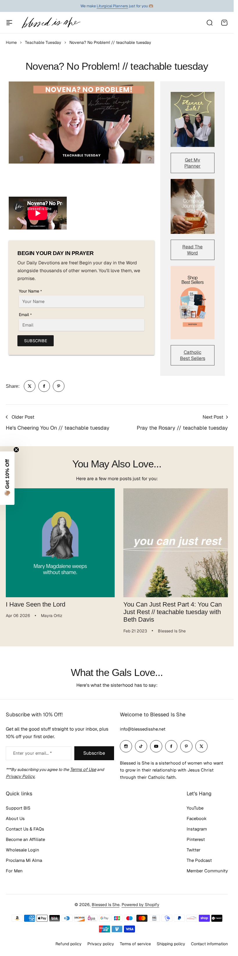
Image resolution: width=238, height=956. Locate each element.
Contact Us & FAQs (25, 829)
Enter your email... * (32, 753)
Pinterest (196, 839)
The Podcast (199, 860)
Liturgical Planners (112, 5)
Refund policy (68, 943)
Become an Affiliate (25, 839)
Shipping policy (171, 943)
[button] (7, 478)
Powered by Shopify (140, 904)
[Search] (209, 22)
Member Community (207, 871)
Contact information (209, 943)
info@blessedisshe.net (142, 729)
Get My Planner (192, 163)
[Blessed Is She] (50, 22)
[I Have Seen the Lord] (59, 541)
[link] (29, 386)
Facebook (197, 818)
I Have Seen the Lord (35, 602)
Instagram (197, 829)
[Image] (193, 119)
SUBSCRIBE (35, 340)
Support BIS (18, 808)
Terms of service (135, 943)
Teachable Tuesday (43, 42)
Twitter (194, 850)
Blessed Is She (106, 904)
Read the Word (192, 250)
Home (11, 42)
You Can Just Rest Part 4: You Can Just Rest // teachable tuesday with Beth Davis (170, 609)
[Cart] (224, 22)
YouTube (195, 808)
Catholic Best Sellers (192, 355)
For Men (14, 871)
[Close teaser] (16, 450)
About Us (15, 818)
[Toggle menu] (9, 22)
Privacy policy (100, 943)
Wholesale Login (22, 850)
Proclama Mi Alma (24, 860)
